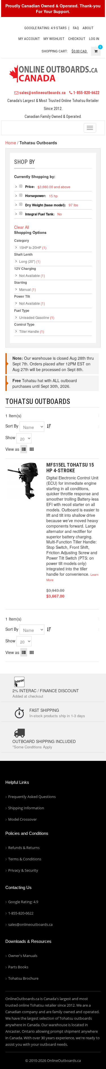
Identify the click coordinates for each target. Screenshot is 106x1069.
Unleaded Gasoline (34, 317)
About (88, 28)
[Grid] (31, 449)
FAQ (76, 28)
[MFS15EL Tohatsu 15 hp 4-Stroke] (23, 481)
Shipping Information (26, 807)
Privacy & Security (23, 870)
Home (10, 142)
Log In (94, 39)
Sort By (11, 426)
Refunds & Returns (24, 847)
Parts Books (18, 966)
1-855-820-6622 (85, 92)
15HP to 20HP (30, 247)
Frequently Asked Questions (32, 796)
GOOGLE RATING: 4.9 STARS (45, 28)
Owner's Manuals (22, 955)
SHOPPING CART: (55, 51)
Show (10, 437)
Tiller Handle (29, 331)
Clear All (21, 227)
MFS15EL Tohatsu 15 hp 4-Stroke (70, 467)
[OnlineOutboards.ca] (53, 73)
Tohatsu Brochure (23, 978)
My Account (29, 39)
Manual (25, 289)
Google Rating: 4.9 (23, 901)
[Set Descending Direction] (49, 425)
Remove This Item (20, 186)
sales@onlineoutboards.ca (42, 92)
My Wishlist (54, 39)
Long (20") (27, 261)
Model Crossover (22, 819)
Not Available (29, 275)
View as (12, 449)
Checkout (76, 39)
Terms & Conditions (24, 858)
